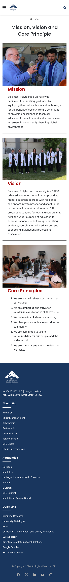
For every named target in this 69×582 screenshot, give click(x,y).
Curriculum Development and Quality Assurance (28, 531)
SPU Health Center (13, 552)
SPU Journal (9, 493)
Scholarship (9, 423)
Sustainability (10, 536)
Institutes (8, 472)
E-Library (7, 487)
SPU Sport (8, 444)
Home (35, 19)
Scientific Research (13, 516)
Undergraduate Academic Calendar (22, 477)
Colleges (7, 467)
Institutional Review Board (17, 498)
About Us (7, 412)
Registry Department (14, 417)
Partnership (9, 428)
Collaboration (10, 433)
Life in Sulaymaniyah (14, 449)
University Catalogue (14, 521)
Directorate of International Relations (22, 542)
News (6, 526)
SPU (55, 566)
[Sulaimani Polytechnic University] (13, 7)
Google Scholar (11, 547)
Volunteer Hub (10, 438)
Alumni (6, 482)
